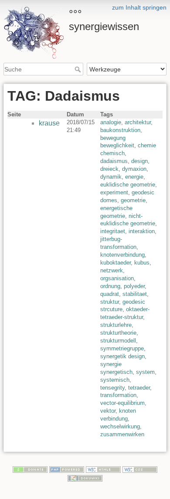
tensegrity (112, 387)
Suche (79, 69)
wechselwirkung (120, 426)
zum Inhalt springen (139, 7)
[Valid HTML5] (103, 469)
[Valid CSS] (139, 469)
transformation (118, 395)
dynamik (111, 176)
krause (49, 123)
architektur (138, 122)
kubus (142, 262)
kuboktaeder (115, 262)
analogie (110, 122)
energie (134, 176)
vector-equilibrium (122, 403)
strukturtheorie (118, 332)
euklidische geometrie (127, 184)
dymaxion (134, 169)
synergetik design (122, 356)
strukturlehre (116, 325)
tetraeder (139, 387)
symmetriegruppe (122, 348)
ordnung (110, 286)
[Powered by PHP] (66, 469)
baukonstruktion (120, 130)
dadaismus (114, 161)
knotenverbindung (122, 254)
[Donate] (30, 469)
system (145, 372)
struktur (109, 302)
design (139, 161)
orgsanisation (117, 278)
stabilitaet (134, 294)
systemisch (114, 380)
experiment (114, 192)
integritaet (112, 231)
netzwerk (111, 270)
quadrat (109, 294)
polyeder (134, 286)
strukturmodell (118, 340)
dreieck (109, 169)
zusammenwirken (122, 434)
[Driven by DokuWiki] (85, 477)
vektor (108, 410)
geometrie (133, 200)
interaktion (142, 231)
